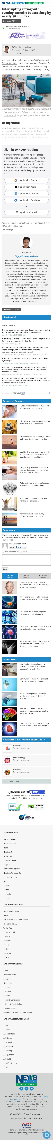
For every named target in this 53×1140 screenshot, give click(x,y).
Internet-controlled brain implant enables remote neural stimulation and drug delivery (34, 711)
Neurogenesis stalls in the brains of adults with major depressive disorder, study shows (34, 643)
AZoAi (5, 1067)
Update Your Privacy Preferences (26, 1114)
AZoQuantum (8, 1055)
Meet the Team (9, 974)
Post (5, 569)
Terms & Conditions (11, 1000)
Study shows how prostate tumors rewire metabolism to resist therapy (34, 598)
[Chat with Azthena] (47, 1135)
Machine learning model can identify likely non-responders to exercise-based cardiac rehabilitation (35, 454)
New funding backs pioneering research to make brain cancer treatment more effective (32, 666)
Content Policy (9, 1008)
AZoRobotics (8, 1042)
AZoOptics (7, 1038)
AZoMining (7, 1050)
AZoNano (7, 1029)
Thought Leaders (10, 860)
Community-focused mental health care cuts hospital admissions (34, 680)
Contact (6, 995)
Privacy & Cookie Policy (12, 1004)
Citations (8, 317)
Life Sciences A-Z (10, 924)
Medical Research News (41, 223)
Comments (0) (7, 230)
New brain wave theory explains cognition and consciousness (33, 612)
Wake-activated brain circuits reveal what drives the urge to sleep (34, 484)
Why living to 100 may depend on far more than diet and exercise (35, 422)
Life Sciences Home (11, 911)
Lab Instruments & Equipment (15, 919)
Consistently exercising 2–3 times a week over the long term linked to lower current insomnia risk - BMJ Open (26, 340)
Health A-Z (7, 852)
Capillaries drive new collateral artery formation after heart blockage (35, 627)
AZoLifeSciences (10, 1063)
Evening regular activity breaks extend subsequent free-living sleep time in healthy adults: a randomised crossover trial (26, 331)
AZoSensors (8, 1046)
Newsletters (8, 983)
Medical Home (9, 839)
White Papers (8, 856)
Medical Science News (19, 223)
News (5, 848)
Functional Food (10, 843)
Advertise (7, 991)
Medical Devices (10, 877)
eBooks (6, 885)
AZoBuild (7, 1059)
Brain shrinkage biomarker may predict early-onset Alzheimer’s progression (33, 696)
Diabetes (17, 745)
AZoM (5, 1025)
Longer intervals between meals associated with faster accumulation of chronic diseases (35, 584)
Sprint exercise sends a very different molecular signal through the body (35, 437)
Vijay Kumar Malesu (26, 256)
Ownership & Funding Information (17, 1012)
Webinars (7, 940)
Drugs (5, 881)
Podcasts (7, 894)
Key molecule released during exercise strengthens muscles (32, 515)
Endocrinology (19, 757)
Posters (6, 890)
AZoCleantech (9, 1034)
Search (6, 979)
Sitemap (6, 987)
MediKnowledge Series (12, 869)
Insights (6, 864)
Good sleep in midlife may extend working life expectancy (33, 499)
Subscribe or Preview (21, 748)
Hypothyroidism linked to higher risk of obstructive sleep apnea (35, 407)
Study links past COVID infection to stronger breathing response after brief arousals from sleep (34, 470)
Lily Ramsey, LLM (28, 50)
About (5, 970)
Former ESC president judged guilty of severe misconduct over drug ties (34, 724)
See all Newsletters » (11, 781)
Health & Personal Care (13, 873)
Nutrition (17, 769)
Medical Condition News (13, 226)
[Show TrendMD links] (50, 393)
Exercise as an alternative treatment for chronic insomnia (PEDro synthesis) (25, 360)
